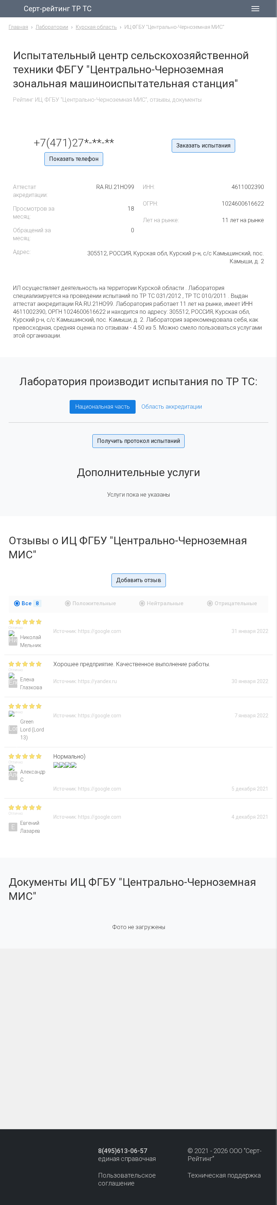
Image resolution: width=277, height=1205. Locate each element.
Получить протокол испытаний (138, 440)
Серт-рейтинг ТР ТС (58, 8)
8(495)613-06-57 (122, 1151)
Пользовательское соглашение (127, 1179)
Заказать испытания (203, 145)
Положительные (94, 603)
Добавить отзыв (138, 580)
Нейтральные (165, 603)
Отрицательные (236, 603)
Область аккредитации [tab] (171, 406)
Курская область (96, 27)
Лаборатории (52, 27)
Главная (18, 27)
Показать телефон (73, 158)
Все (30, 603)
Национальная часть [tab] (102, 406)
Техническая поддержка (224, 1175)
